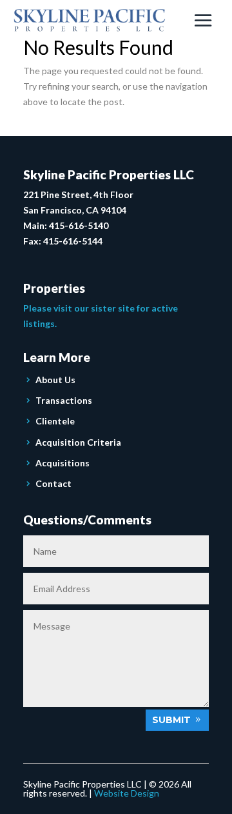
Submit (171, 720)
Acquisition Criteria (78, 442)
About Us (55, 379)
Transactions (63, 400)
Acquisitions (62, 462)
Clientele (55, 420)
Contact (53, 483)
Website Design (126, 793)
